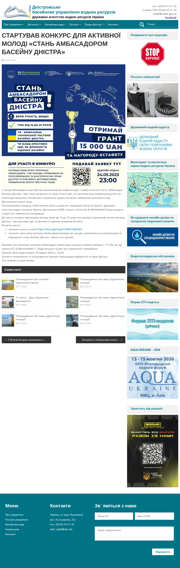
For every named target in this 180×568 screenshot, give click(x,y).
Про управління (13, 24)
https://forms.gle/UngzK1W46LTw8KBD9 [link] (59, 229)
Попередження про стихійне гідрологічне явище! (32, 281)
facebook (170, 17)
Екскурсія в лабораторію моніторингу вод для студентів (103, 339)
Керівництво (12, 529)
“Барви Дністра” (93, 24)
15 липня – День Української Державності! (32, 299)
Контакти (113, 24)
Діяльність (33, 24)
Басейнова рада (54, 24)
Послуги (74, 24)
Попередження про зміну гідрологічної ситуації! (102, 281)
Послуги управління (16, 519)
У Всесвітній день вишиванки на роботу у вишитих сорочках (29, 339)
